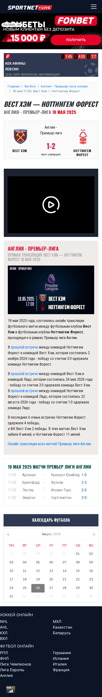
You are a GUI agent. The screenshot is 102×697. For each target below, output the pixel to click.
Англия (6, 675)
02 (91, 554)
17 (11, 579)
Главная (13, 86)
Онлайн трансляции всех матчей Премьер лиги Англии (49, 444)
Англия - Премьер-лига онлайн (64, 86)
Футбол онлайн (17, 646)
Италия (60, 664)
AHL (4, 627)
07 (64, 562)
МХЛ (57, 621)
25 (25, 588)
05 (38, 562)
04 (25, 562)
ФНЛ (4, 658)
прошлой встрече (24, 347)
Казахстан (62, 627)
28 (25, 554)
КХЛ (3, 632)
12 (38, 571)
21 (64, 579)
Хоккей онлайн (16, 614)
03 (11, 562)
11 (24, 571)
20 (51, 579)
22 (78, 579)
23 (91, 579)
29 (38, 554)
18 (25, 579)
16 (91, 571)
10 (11, 571)
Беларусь (62, 632)
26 (38, 588)
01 (78, 554)
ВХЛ (3, 638)
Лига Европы (12, 669)
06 (51, 562)
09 (91, 562)
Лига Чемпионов (15, 664)
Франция (61, 669)
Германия (62, 652)
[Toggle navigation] (93, 6)
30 (51, 554)
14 (64, 571)
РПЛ (4, 652)
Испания (61, 658)
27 (11, 554)
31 (64, 554)
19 (38, 579)
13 (51, 571)
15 (78, 571)
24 (11, 588)
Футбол (30, 86)
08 (78, 562)
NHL (4, 621)
